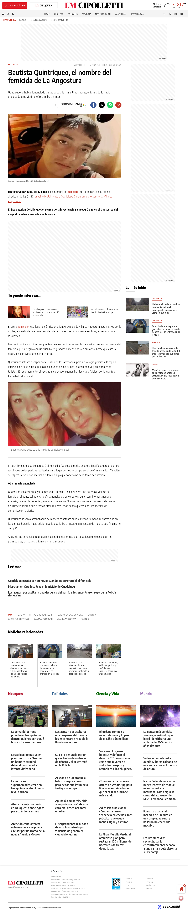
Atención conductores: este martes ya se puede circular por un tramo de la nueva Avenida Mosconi (28, 829)
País (127, 885)
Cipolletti (58, 14)
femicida (92, 65)
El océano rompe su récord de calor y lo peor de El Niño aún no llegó (114, 735)
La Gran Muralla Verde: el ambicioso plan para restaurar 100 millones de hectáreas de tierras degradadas (115, 841)
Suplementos (130, 888)
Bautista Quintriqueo (18, 619)
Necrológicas (136, 14)
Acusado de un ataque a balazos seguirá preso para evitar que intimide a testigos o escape (79, 668)
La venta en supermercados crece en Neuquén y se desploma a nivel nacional (27, 786)
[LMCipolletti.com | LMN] (44, 5)
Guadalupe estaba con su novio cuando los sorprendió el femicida (46, 312)
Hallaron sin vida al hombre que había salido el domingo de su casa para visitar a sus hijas (166, 308)
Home (46, 14)
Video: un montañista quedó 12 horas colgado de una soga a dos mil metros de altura (160, 763)
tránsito (156, 342)
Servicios (149, 888)
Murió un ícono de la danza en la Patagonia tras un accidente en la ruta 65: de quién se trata (165, 374)
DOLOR (155, 364)
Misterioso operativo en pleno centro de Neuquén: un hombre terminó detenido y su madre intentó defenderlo (27, 761)
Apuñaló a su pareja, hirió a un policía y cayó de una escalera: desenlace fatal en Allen (108, 668)
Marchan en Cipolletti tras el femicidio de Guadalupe (104, 311)
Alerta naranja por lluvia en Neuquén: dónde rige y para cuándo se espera (27, 807)
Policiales (73, 14)
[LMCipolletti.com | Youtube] (182, 14)
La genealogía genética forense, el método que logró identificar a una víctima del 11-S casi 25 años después (158, 738)
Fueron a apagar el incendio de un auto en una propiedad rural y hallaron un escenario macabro (157, 818)
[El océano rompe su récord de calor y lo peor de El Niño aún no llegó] (116, 716)
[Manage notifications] (181, 898)
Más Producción (103, 14)
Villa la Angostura (66, 619)
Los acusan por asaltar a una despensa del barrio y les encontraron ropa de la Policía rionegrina (62, 593)
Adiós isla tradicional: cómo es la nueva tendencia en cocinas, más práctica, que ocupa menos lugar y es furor (115, 815)
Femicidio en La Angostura (70, 615)
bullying (22, 20)
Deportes (129, 882)
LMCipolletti (79, 65)
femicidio (23, 326)
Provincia (86, 14)
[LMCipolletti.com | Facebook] (165, 14)
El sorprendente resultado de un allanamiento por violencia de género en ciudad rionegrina (71, 829)
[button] (3, 14)
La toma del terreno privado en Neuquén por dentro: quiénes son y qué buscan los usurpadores (27, 737)
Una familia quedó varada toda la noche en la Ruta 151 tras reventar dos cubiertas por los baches (166, 352)
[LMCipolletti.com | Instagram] (176, 14)
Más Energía (120, 14)
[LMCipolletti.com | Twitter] (170, 14)
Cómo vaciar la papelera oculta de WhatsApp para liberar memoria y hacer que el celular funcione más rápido (115, 788)
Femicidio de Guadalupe (40, 615)
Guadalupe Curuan (43, 619)
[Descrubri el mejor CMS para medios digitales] (169, 909)
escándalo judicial (39, 20)
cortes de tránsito (59, 20)
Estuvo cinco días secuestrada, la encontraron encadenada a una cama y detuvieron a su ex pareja (160, 845)
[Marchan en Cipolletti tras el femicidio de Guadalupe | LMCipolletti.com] (77, 312)
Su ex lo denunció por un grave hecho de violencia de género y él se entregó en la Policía (49, 668)
